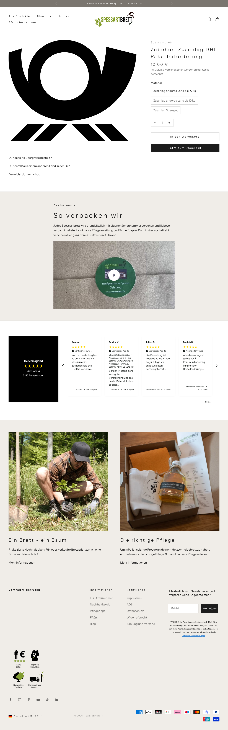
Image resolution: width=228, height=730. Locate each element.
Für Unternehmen (22, 22)
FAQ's (94, 617)
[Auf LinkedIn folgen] (56, 699)
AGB (130, 604)
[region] (139, 366)
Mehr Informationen (22, 562)
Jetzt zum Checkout (185, 147)
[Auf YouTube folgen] (38, 699)
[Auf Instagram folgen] (19, 699)
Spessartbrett (162, 42)
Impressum (134, 598)
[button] (63, 366)
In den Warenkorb (185, 136)
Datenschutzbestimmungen (193, 635)
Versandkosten (174, 69)
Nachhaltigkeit (100, 604)
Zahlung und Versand (141, 624)
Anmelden (210, 608)
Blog (93, 624)
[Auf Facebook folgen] (10, 699)
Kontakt (64, 16)
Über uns (44, 16)
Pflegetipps (97, 611)
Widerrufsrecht (137, 617)
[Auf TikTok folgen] (47, 699)
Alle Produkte (19, 16)
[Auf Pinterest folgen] (29, 699)
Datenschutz (135, 611)
